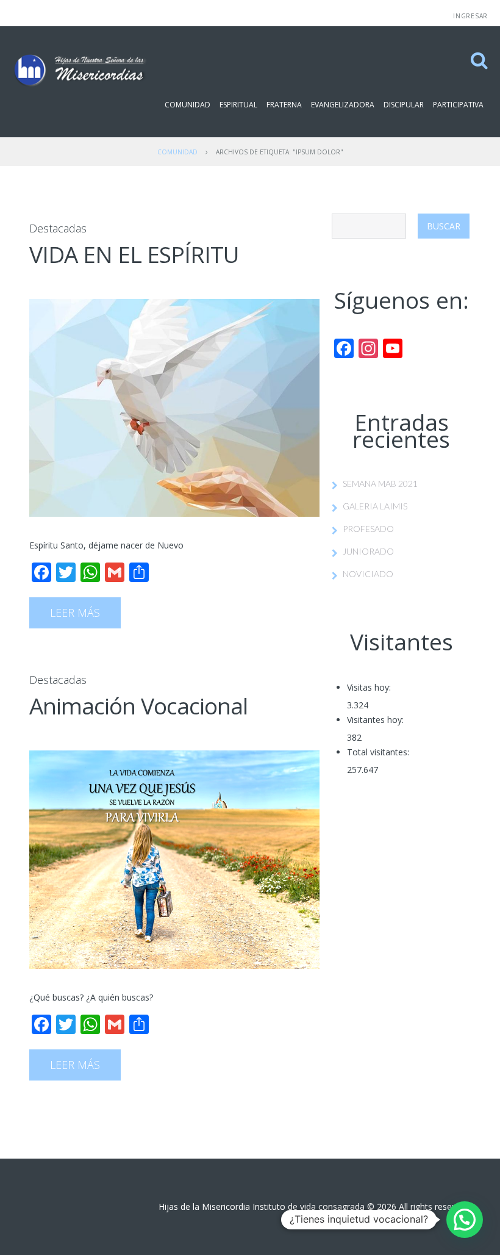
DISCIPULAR (404, 104)
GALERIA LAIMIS (375, 506)
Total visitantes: (378, 752)
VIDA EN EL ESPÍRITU (133, 254)
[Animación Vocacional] (174, 859)
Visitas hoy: (369, 687)
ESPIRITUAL (238, 104)
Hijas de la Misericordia (204, 1206)
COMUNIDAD (187, 104)
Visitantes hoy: (375, 719)
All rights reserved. (435, 1206)
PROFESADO (368, 528)
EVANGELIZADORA (342, 104)
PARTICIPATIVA (458, 104)
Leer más (75, 612)
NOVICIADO (368, 574)
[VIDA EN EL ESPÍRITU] (174, 408)
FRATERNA (284, 104)
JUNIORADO (368, 551)
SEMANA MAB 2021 (380, 483)
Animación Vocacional (138, 705)
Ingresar (470, 16)
